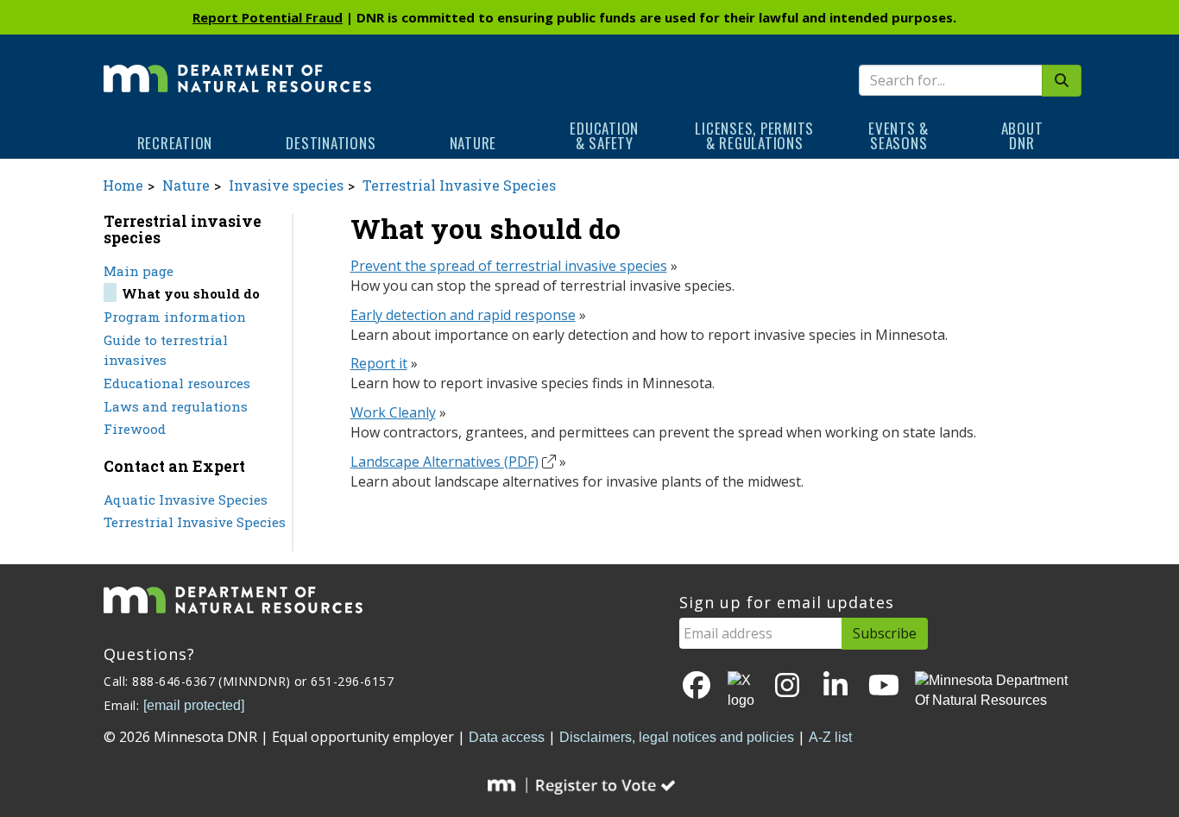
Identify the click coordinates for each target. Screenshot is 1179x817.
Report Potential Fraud (267, 17)
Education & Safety (604, 135)
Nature (473, 143)
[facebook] (696, 686)
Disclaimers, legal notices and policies (676, 737)
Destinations (330, 143)
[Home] (237, 66)
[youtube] (884, 686)
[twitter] (742, 691)
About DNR (1022, 135)
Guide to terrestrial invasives (166, 349)
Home (123, 185)
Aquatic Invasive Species (186, 499)
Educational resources (177, 383)
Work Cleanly (393, 412)
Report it (378, 363)
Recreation (175, 143)
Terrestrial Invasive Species (459, 185)
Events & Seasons (898, 135)
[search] (1061, 81)
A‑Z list (830, 737)
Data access (507, 737)
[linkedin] (835, 686)
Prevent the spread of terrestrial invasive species (508, 265)
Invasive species (286, 185)
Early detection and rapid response (463, 314)
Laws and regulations (176, 406)
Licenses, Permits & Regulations (754, 135)
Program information (175, 316)
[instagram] (787, 686)
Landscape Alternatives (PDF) (444, 461)
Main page (138, 271)
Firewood (135, 428)
